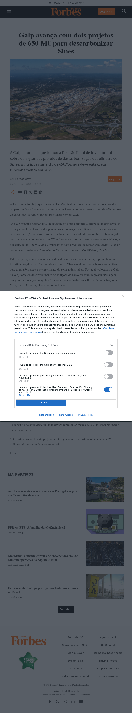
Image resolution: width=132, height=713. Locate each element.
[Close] (125, 298)
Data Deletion (46, 414)
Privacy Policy (85, 414)
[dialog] (66, 356)
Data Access (66, 414)
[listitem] (66, 345)
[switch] (108, 352)
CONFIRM (41, 402)
